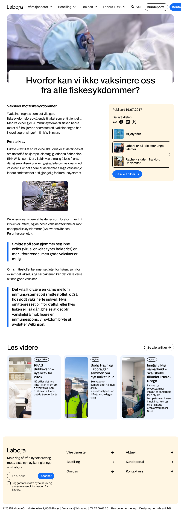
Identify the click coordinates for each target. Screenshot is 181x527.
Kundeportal (156, 7)
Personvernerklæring (123, 508)
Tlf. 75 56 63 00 (99, 508)
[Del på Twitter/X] (134, 122)
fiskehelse (74, 154)
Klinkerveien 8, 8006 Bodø (43, 508)
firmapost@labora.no (74, 508)
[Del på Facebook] (121, 122)
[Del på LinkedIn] (127, 122)
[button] (40, 7)
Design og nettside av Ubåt (155, 508)
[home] (15, 7)
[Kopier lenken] (114, 122)
